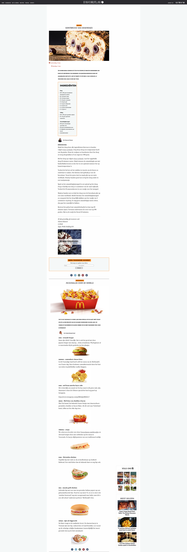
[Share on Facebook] (71, 276)
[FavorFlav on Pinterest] (184, 3)
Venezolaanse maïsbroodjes (90, 432)
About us (170, 2)
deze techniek (68, 150)
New (3, 2)
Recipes (22, 2)
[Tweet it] (75, 276)
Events (32, 2)
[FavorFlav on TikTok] (182, 3)
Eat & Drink (15, 2)
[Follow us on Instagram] (79, 276)
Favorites (8, 2)
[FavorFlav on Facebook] (178, 3)
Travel (27, 2)
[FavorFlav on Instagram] (180, 3)
